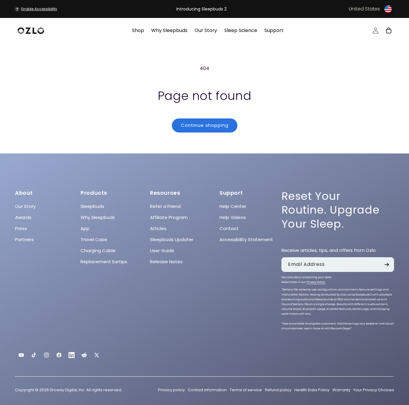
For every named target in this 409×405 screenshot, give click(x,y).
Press (21, 228)
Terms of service (246, 390)
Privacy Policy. (316, 282)
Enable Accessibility (39, 8)
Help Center (232, 206)
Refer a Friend (165, 206)
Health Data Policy (311, 390)
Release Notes (166, 261)
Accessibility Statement (246, 239)
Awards (23, 217)
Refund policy (278, 390)
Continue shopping (204, 125)
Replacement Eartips (104, 261)
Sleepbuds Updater (171, 239)
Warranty (341, 390)
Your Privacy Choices (373, 390)
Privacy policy (171, 390)
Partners (24, 239)
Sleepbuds (92, 206)
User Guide (162, 250)
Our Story (25, 206)
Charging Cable (98, 250)
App (85, 228)
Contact (229, 228)
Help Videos (232, 217)
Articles (158, 228)
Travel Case (94, 239)
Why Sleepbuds (98, 217)
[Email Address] (386, 265)
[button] (330, 9)
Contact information (207, 390)
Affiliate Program (169, 217)
